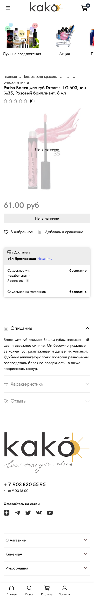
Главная (10, 76)
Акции (64, 54)
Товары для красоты (40, 76)
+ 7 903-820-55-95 (25, 484)
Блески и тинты (16, 82)
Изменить (44, 258)
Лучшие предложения (22, 54)
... (67, 76)
